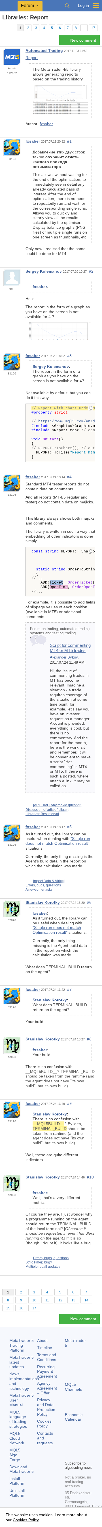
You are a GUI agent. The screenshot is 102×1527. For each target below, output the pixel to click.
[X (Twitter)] (86, 1446)
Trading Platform (21, 1345)
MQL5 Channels (73, 1387)
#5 (69, 827)
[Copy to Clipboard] (90, 409)
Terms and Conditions (46, 1357)
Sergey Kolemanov (44, 271)
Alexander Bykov (64, 657)
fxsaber (46, 123)
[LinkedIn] (77, 1455)
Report (32, 57)
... (84, 28)
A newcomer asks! (39, 890)
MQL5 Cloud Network (16, 1438)
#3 (69, 355)
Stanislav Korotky (43, 902)
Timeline (44, 1347)
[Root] (4, 27)
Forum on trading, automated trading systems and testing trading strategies (60, 633)
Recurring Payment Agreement (47, 1371)
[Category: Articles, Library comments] (10, 27)
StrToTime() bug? (39, 1262)
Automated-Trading (44, 50)
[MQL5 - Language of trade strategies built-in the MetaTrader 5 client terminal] (8, 5)
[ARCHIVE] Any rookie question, (57, 805)
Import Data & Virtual (49, 881)
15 (8, 1308)
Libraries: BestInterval (42, 814)
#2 (91, 271)
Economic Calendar (73, 1417)
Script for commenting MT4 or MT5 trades (70, 648)
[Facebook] (68, 1446)
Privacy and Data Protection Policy (46, 1407)
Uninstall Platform (17, 1493)
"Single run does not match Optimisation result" (58, 841)
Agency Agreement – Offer (47, 1388)
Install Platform (16, 1481)
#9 (69, 1103)
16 (21, 1308)
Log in (83, 5)
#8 (89, 1039)
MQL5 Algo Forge (14, 1455)
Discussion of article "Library (47, 810)
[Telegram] (77, 1446)
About (42, 1340)
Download (21, 1469)
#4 (69, 477)
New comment (83, 40)
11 (47, 1300)
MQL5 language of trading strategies (18, 1419)
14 (86, 1300)
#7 (69, 989)
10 (34, 1300)
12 (60, 1300)
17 (93, 28)
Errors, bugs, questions (43, 885)
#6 (89, 902)
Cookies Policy (44, 1423)
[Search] (67, 5)
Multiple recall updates (43, 1267)
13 (73, 1300)
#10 (90, 1177)
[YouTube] (68, 1455)
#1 (69, 141)
